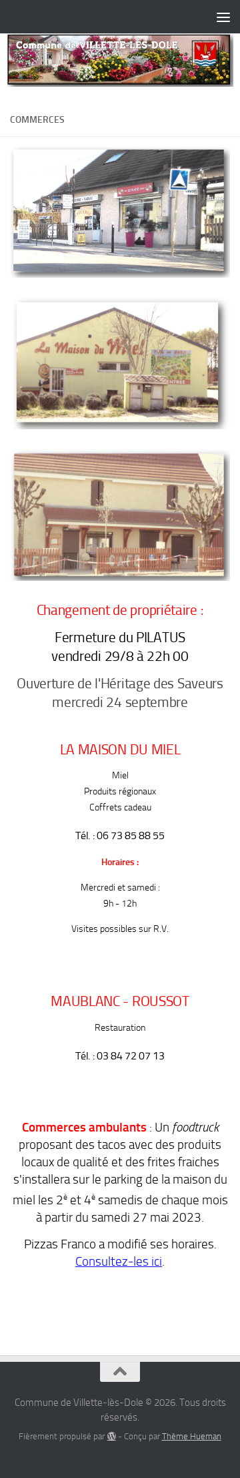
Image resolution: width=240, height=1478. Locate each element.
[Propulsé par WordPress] (111, 1436)
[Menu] (223, 16)
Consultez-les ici (118, 1261)
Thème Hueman (191, 1436)
